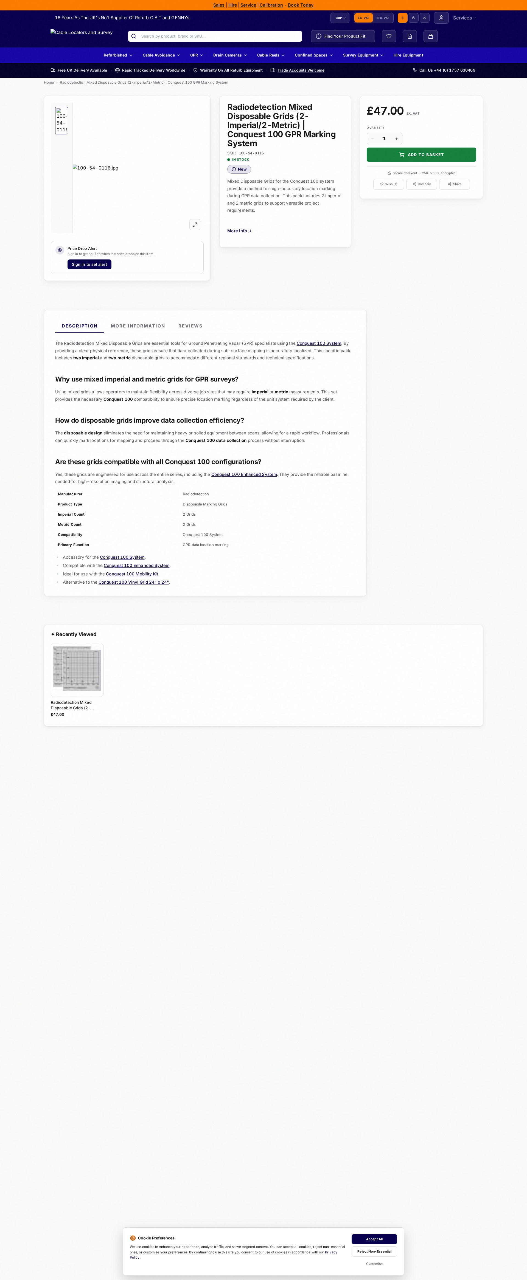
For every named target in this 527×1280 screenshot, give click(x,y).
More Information (138, 326)
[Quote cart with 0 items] (410, 36)
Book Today (301, 5)
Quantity (376, 127)
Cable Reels (268, 55)
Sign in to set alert (89, 264)
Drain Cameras (227, 55)
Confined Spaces (311, 55)
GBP (339, 17)
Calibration (271, 5)
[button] (138, 167)
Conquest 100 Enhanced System (244, 474)
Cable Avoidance (159, 55)
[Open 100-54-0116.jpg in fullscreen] (194, 224)
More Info (239, 230)
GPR (194, 55)
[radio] (403, 18)
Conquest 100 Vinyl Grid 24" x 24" (134, 582)
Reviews (190, 326)
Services (462, 17)
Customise (374, 1264)
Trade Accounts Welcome (300, 70)
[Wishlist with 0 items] (389, 36)
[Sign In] (441, 17)
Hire (232, 5)
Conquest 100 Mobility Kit (132, 573)
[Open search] (133, 36)
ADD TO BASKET (426, 154)
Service (248, 5)
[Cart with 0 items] (431, 36)
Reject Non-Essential (374, 1251)
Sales (219, 5)
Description (80, 326)
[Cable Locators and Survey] (82, 36)
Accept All (374, 1239)
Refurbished (115, 55)
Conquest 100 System (319, 343)
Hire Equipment (408, 55)
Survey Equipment (360, 55)
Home (49, 82)
